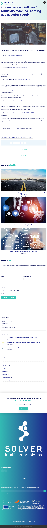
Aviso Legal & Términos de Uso (29, 521)
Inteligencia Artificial (7, 377)
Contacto (26, 480)
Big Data (5, 360)
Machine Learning (6, 380)
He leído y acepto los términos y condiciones (10, 493)
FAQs (25, 478)
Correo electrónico (27, 276)
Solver (19, 128)
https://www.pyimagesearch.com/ (17, 100)
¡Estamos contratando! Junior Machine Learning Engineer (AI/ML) (22, 337)
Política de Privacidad (17, 521)
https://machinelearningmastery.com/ (22, 79)
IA (9, 137)
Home (3, 478)
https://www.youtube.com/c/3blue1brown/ (18, 67)
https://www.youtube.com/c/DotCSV (15, 55)
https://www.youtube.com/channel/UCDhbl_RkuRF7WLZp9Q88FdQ (20, 112)
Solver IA (30, 137)
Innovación (5, 374)
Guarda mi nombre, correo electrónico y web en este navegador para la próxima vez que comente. (21, 287)
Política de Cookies (17, 526)
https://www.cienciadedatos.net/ (17, 90)
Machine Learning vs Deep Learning (23, 225)
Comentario (3, 265)
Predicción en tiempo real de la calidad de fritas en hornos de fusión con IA (24, 342)
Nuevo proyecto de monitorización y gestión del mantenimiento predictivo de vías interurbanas (23, 193)
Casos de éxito (6, 362)
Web (2, 282)
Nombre (3, 276)
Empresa (4, 368)
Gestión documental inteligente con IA (16, 347)
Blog (3, 480)
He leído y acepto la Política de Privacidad (10, 290)
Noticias (13, 47)
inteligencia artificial (15, 137)
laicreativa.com (41, 518)
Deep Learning (4, 137)
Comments (20, 47)
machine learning (24, 137)
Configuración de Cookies (27, 526)
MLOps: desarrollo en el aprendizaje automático (23, 251)
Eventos (4, 371)
